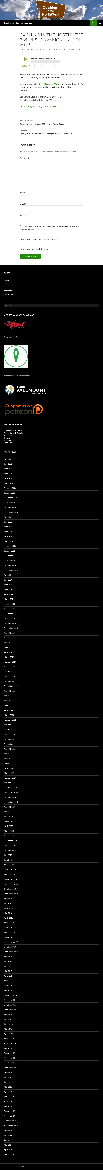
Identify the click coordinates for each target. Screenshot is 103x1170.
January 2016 (9, 1048)
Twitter (7, 438)
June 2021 (8, 758)
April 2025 (8, 536)
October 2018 (10, 889)
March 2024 (9, 599)
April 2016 (8, 1034)
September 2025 (11, 512)
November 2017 (11, 942)
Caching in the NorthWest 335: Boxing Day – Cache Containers (46, 132)
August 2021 (9, 749)
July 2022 (8, 696)
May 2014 (8, 1145)
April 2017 (8, 976)
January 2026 (9, 493)
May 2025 (8, 531)
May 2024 (8, 589)
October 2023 (10, 623)
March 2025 (9, 541)
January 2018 (9, 932)
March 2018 (9, 923)
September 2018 (11, 894)
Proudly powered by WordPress (15, 1167)
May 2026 (8, 473)
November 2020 (11, 792)
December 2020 (10, 787)
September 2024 (11, 570)
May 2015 (8, 1087)
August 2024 (9, 575)
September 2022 (11, 686)
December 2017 (10, 937)
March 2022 (9, 715)
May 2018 (8, 913)
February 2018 (10, 927)
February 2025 (10, 546)
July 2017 (8, 961)
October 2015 (10, 1063)
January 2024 (9, 609)
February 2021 (10, 778)
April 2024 (8, 594)
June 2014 (8, 1140)
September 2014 (11, 1125)
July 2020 (8, 811)
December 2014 (10, 1111)
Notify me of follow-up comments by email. (39, 239)
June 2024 (8, 584)
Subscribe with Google (13, 433)
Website (23, 215)
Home (6, 280)
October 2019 (10, 850)
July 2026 (8, 464)
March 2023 (9, 657)
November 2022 (11, 676)
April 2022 (8, 710)
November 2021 (11, 734)
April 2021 (8, 768)
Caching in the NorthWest (18, 22)
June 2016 (8, 1024)
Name (23, 192)
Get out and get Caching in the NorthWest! (39, 106)
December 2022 (10, 671)
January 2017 (9, 990)
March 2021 (9, 773)
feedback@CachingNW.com (48, 84)
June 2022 (8, 700)
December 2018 (10, 879)
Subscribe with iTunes (13, 430)
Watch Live (8, 295)
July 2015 (8, 1077)
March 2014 (9, 1154)
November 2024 (11, 560)
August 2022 (9, 691)
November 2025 (11, 502)
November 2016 (11, 1000)
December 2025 (10, 498)
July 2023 (8, 638)
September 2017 (11, 952)
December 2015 (10, 1053)
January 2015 (9, 1106)
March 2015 (9, 1096)
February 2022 (10, 720)
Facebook (8, 435)
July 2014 (8, 1135)
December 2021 (10, 729)
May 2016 (8, 1029)
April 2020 (8, 826)
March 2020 (9, 831)
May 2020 (8, 821)
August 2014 (9, 1130)
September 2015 (11, 1067)
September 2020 (11, 802)
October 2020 (10, 797)
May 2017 (8, 971)
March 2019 (9, 865)
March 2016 (9, 1038)
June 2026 (8, 469)
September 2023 (11, 628)
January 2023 (9, 667)
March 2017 (9, 980)
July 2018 (8, 903)
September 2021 (11, 744)
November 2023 (11, 618)
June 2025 (8, 527)
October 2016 (10, 1005)
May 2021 (8, 763)
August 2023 (9, 633)
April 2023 (8, 652)
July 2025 (8, 522)
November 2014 (11, 1116)
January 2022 (9, 725)
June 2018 (8, 908)
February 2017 (10, 985)
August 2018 (9, 898)
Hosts (6, 285)
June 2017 (8, 966)
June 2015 (8, 1082)
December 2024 (10, 555)
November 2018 (11, 884)
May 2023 (8, 647)
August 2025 (9, 517)
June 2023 (8, 642)
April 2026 (8, 478)
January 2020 (9, 836)
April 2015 (8, 1092)
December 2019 (10, 840)
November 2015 (11, 1058)
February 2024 (10, 604)
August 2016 (9, 1014)
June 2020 (8, 816)
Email (23, 203)
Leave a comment (73, 50)
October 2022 (10, 681)
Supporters (8, 290)
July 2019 (8, 855)
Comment (25, 158)
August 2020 (9, 807)
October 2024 (10, 565)
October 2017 (10, 947)
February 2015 (10, 1101)
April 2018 (8, 918)
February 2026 (10, 488)
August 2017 (9, 956)
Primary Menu (100, 23)
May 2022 (8, 705)
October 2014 (10, 1121)
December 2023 (10, 613)
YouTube (7, 440)
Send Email (8, 443)
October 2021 (10, 739)
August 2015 (9, 1072)
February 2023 (10, 662)
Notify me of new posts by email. (34, 249)
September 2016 (11, 1009)
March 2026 (9, 483)
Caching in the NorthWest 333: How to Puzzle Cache (42, 122)
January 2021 (9, 782)
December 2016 (10, 995)
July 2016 (8, 1019)
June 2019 (8, 860)
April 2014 (8, 1150)
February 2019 (10, 869)
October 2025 (10, 507)
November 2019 (11, 845)
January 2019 (9, 874)
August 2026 (9, 459)
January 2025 (9, 551)
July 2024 (8, 580)
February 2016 (10, 1043)
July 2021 (8, 753)
